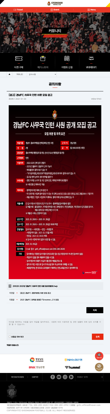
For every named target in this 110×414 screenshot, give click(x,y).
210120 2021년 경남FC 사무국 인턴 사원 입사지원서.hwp (35, 286)
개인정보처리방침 (17, 377)
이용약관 (35, 377)
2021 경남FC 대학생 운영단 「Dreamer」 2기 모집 (39, 299)
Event (56, 9)
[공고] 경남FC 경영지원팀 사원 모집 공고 (35, 293)
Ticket (20, 9)
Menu (93, 9)
